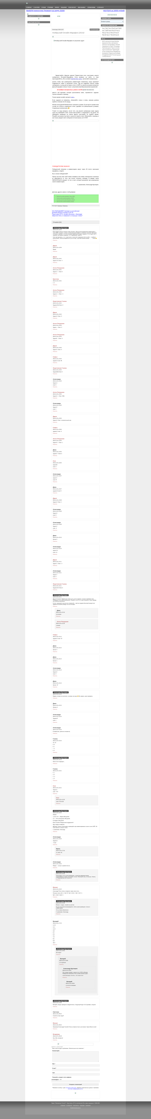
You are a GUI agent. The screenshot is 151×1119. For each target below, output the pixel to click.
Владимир (56, 1034)
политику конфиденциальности (75, 1088)
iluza (54, 461)
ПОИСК (57, 7)
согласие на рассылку (71, 1087)
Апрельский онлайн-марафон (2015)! (65, 198)
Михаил (55, 887)
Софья (55, 357)
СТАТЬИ (43, 7)
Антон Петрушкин (58, 268)
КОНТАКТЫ (76, 1105)
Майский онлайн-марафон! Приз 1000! (66, 196)
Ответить (55, 240)
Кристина (56, 279)
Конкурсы (60, 205)
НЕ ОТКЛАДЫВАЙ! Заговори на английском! (66, 211)
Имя (53, 1063)
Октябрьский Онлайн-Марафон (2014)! (66, 199)
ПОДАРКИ (64, 7)
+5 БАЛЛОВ (36, 7)
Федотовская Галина (60, 301)
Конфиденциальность (75, 1107)
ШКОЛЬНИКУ (81, 7)
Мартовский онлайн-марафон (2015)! (65, 201)
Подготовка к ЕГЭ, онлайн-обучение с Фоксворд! (67, 214)
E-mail (54, 1068)
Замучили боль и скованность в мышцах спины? (67, 215)
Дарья (55, 245)
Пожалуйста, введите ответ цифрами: (61, 1077)
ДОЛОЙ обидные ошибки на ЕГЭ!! (62, 212)
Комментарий (55, 1050)
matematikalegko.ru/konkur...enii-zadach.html (73, 975)
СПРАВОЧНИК (91, 7)
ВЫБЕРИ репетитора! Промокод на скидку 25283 (45, 10)
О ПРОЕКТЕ (100, 7)
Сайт (53, 1072)
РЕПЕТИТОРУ (72, 7)
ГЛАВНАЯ (28, 7)
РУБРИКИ (50, 7)
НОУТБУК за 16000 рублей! (114, 10)
